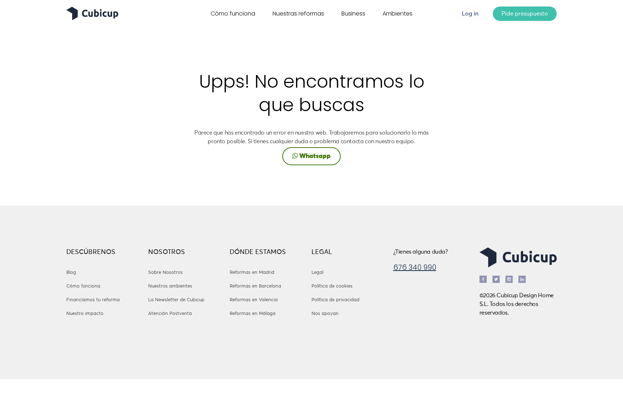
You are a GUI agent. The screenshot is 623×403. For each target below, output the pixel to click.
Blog (71, 272)
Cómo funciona (233, 13)
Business (353, 13)
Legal (317, 272)
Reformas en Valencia (254, 300)
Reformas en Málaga (252, 313)
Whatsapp (314, 156)
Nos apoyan (325, 313)
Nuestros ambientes (170, 286)
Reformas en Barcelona (255, 286)
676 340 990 (414, 267)
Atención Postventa (170, 313)
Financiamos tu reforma (93, 300)
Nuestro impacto (84, 313)
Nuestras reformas (298, 13)
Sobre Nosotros (165, 272)
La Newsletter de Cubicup (176, 300)
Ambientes (397, 13)
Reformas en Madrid (252, 272)
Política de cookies (332, 286)
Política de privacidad (335, 300)
